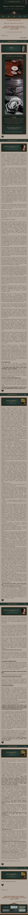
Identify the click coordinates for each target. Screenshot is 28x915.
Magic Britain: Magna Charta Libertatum (14, 26)
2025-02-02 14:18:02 (12, 41)
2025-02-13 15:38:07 (12, 604)
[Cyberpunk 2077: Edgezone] (6, 907)
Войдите (12, 23)
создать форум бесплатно (21, 901)
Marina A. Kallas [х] (11, 146)
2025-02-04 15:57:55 (12, 140)
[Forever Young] (14, 907)
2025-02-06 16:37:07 (12, 394)
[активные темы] (14, 20)
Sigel (11, 47)
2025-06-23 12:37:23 (12, 868)
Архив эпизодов (14, 27)
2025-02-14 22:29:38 (12, 746)
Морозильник (5, 27)
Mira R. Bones (11, 401)
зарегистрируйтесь (20, 23)
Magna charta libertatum (14, 6)
